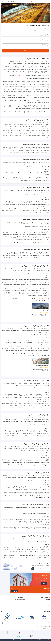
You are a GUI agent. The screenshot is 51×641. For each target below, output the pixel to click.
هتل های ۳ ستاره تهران (41, 408)
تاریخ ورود (44, 34)
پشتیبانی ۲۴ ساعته (44, 597)
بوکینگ (48, 5)
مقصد (45, 28)
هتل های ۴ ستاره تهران (41, 353)
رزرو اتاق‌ (15, 591)
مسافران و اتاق (43, 44)
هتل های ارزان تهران (41, 242)
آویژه (42, 628)
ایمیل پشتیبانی (20, 597)
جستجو (25, 50)
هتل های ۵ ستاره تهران (41, 298)
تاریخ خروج (44, 39)
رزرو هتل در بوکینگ (42, 5)
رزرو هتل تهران (36, 5)
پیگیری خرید (4, 1)
